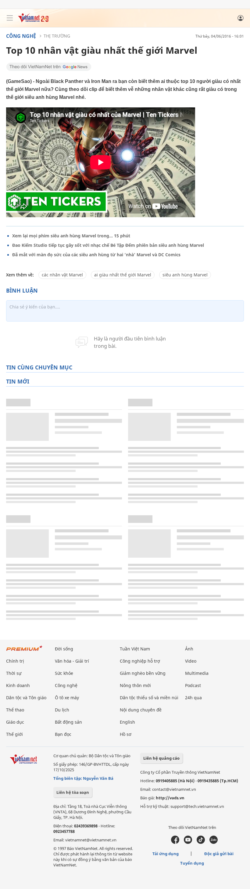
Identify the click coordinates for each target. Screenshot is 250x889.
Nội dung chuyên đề (141, 710)
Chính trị (15, 661)
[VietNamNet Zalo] (213, 842)
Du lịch (62, 710)
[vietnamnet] (33, 20)
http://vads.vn (170, 798)
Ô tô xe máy (67, 697)
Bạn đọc (63, 734)
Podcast (193, 685)
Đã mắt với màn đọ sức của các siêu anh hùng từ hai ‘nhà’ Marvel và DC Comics (96, 254)
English (127, 722)
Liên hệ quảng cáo (161, 758)
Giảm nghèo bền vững (143, 673)
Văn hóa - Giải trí (72, 661)
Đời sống (64, 649)
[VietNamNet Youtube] (188, 842)
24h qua (193, 697)
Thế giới (14, 734)
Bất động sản (68, 722)
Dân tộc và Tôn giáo (26, 697)
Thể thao (15, 710)
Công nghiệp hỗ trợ (140, 661)
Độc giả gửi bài (219, 853)
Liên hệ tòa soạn (72, 792)
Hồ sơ (125, 734)
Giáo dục (15, 722)
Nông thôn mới (135, 685)
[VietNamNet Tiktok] (201, 842)
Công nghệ (21, 36)
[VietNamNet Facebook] (175, 842)
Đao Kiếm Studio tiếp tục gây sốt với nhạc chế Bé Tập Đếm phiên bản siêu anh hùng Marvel (108, 245)
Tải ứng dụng (165, 853)
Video (190, 661)
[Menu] (9, 18)
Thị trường (57, 36)
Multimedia (197, 673)
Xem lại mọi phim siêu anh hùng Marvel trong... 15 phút (71, 236)
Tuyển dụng (192, 863)
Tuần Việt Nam (135, 649)
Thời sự (13, 673)
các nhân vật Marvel (62, 275)
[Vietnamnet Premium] (24, 651)
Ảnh (189, 649)
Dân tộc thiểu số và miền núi (149, 697)
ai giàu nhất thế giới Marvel (122, 275)
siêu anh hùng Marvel (185, 275)
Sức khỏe (64, 673)
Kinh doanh (18, 685)
